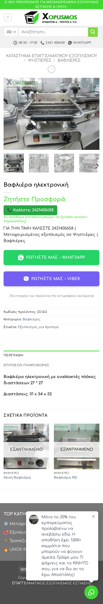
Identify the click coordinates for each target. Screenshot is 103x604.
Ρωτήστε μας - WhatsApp (55, 257)
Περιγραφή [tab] (13, 355)
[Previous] (11, 114)
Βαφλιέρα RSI (65, 477)
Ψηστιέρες (39, 60)
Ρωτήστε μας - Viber (55, 279)
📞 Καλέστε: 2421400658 (30, 210)
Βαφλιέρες (69, 60)
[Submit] (93, 32)
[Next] (91, 114)
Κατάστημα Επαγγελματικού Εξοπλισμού (51, 56)
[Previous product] (51, 69)
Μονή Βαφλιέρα (17, 477)
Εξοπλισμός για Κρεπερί (38, 327)
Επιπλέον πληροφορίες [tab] (26, 365)
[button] (8, 17)
